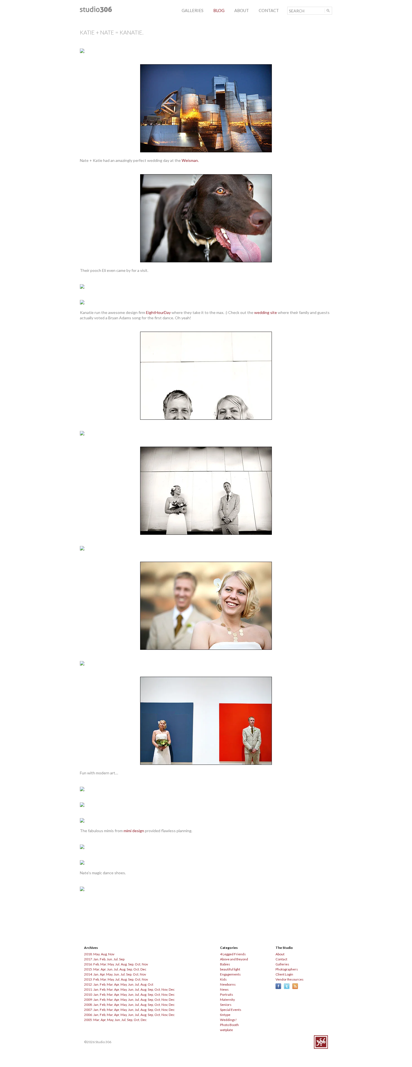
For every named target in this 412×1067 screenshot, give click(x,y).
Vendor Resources (290, 979)
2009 (88, 999)
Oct (137, 964)
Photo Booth (229, 1025)
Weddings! (228, 1020)
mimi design (134, 830)
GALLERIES (192, 10)
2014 (88, 974)
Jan (95, 959)
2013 (88, 979)
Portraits (226, 994)
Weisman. (190, 160)
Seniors (226, 1004)
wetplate (226, 1030)
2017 (88, 959)
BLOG (218, 10)
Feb (102, 959)
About (280, 954)
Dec (143, 969)
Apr (103, 969)
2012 (88, 984)
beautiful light (230, 969)
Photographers (287, 969)
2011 (88, 989)
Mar (103, 964)
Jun (109, 959)
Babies (225, 964)
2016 (88, 964)
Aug (104, 954)
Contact (281, 959)
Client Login (284, 974)
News (224, 989)
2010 (88, 994)
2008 (88, 1004)
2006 (88, 1015)
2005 (88, 1020)
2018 (88, 954)
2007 (88, 1010)
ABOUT (241, 10)
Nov (111, 954)
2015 (88, 969)
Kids (223, 979)
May (96, 954)
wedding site (265, 312)
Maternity (227, 999)
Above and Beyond (234, 959)
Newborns (228, 984)
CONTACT (269, 10)
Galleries (282, 964)
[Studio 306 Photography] (96, 10)
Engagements (230, 974)
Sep (121, 959)
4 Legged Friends (233, 954)
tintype (225, 1015)
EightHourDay (158, 312)
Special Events (230, 1010)
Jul (116, 959)
